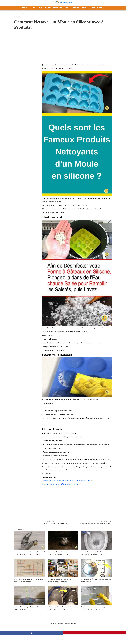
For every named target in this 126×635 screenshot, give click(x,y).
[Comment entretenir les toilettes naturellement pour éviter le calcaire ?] (96, 540)
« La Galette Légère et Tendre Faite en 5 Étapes (56, 523)
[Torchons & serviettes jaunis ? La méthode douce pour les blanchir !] (29, 568)
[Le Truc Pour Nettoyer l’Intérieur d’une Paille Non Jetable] (29, 595)
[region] (63, 44)
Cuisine (48, 8)
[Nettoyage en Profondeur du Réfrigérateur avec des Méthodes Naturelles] (96, 595)
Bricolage (85, 8)
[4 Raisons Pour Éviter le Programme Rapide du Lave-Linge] (96, 568)
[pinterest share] (94, 632)
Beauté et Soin (36, 8)
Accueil (25, 8)
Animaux (75, 8)
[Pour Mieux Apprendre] (64, 3)
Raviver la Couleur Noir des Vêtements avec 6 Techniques (61, 484)
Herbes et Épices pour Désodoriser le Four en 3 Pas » (95, 523)
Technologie (97, 8)
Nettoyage (57, 8)
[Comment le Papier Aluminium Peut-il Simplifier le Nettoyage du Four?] (63, 540)
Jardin (67, 8)
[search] (112, 3)
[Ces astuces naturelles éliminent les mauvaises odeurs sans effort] (63, 568)
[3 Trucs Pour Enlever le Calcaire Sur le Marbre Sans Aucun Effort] (63, 595)
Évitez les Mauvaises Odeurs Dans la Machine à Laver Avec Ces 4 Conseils (67, 480)
